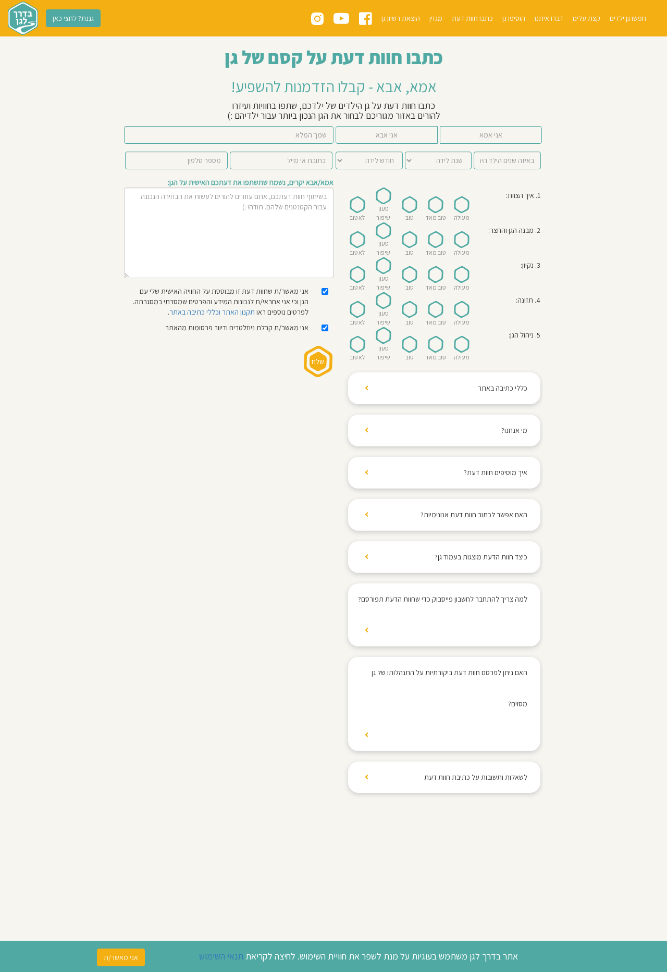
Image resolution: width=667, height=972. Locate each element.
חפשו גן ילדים (628, 18)
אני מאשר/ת (121, 957)
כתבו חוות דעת (472, 18)
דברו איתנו (549, 18)
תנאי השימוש (221, 956)
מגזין (435, 18)
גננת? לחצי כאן (73, 18)
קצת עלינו (586, 18)
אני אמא (490, 135)
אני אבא (387, 135)
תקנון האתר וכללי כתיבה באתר (212, 312)
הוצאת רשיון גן (400, 18)
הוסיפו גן (513, 18)
